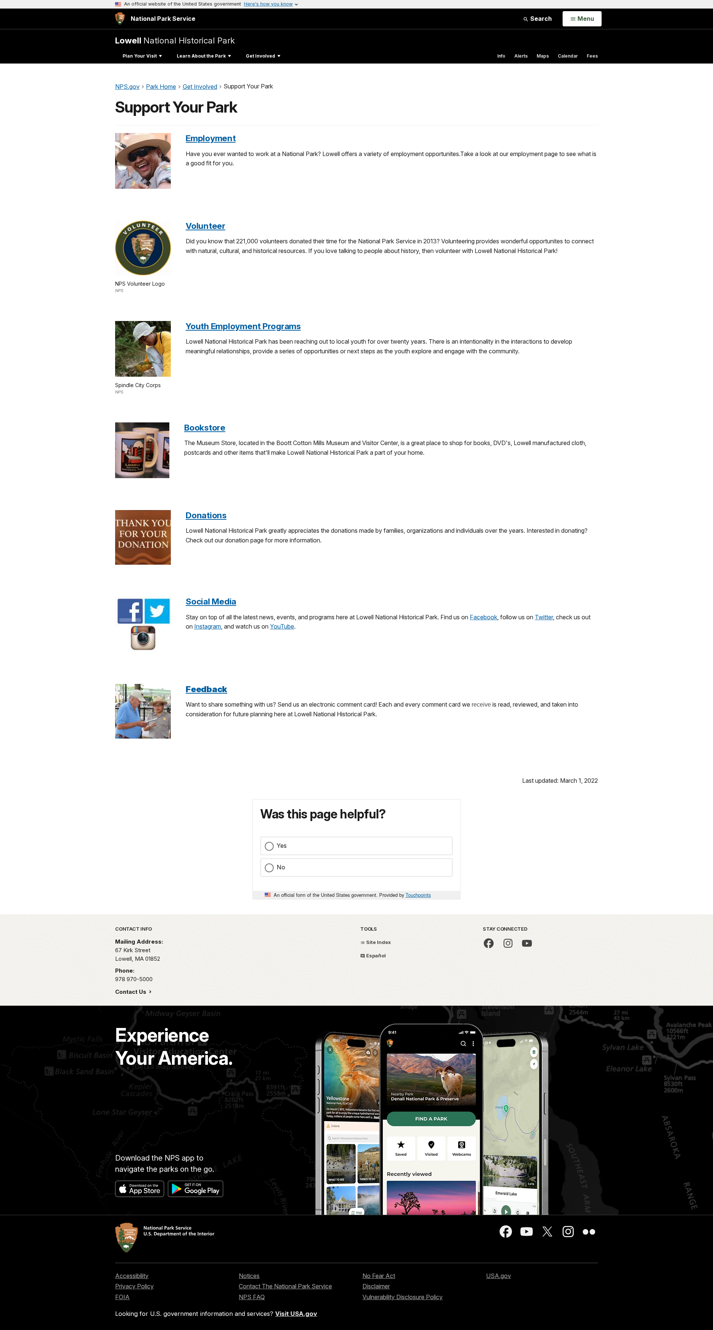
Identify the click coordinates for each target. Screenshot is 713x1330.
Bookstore (204, 427)
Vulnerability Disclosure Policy (402, 1297)
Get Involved (260, 56)
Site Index (378, 942)
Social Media (211, 601)
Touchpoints (418, 894)
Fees (592, 56)
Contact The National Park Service (285, 1286)
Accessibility (132, 1275)
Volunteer (205, 226)
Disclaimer (376, 1286)
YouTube (282, 626)
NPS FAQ (252, 1297)
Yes (282, 845)
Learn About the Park (201, 56)
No (281, 867)
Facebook (483, 617)
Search (540, 18)
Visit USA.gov (296, 1313)
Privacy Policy (134, 1286)
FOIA (122, 1297)
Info (501, 56)
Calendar (568, 56)
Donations (206, 515)
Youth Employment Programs (243, 326)
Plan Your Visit (140, 56)
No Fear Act (378, 1275)
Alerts (521, 56)
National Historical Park (175, 40)
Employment (211, 138)
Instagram (207, 626)
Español (375, 955)
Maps (543, 56)
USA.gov (498, 1275)
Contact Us (131, 991)
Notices (249, 1275)
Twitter (544, 617)
